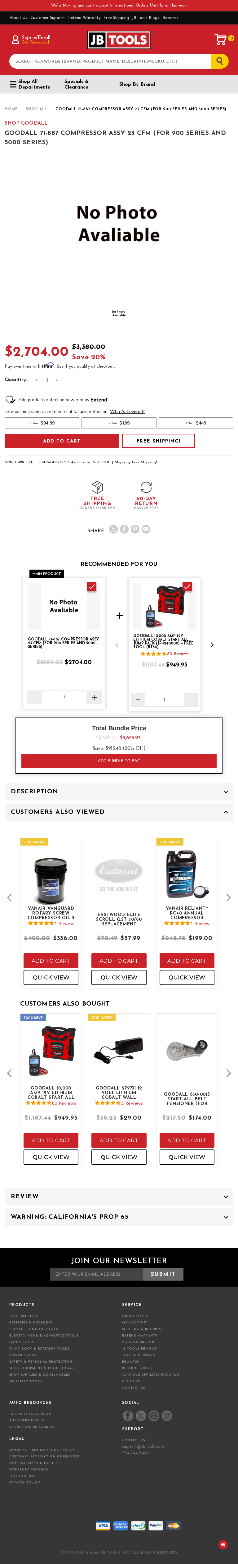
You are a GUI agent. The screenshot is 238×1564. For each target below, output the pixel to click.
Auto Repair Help (26, 1420)
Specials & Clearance (76, 84)
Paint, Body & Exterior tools (39, 1349)
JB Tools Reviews (139, 1349)
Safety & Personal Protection (41, 1362)
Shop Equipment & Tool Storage (43, 1368)
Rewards (170, 18)
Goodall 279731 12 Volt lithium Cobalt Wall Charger (119, 1092)
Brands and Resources (32, 1427)
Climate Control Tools (33, 1329)
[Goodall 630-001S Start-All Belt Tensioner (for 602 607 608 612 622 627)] (187, 1055)
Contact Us (133, 1388)
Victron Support (139, 1342)
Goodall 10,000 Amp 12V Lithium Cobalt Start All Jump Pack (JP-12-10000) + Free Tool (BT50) (51, 1092)
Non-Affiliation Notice (33, 1463)
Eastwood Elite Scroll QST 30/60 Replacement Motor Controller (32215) (119, 919)
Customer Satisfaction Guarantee (44, 1456)
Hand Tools (21, 1342)
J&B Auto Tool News (30, 1414)
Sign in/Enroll (36, 37)
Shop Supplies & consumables (39, 1375)
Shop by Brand (137, 84)
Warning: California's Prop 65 (70, 1217)
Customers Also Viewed (58, 812)
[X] (113, 529)
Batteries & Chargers (30, 1322)
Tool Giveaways (138, 1355)
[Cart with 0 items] (221, 39)
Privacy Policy (24, 1482)
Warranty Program (29, 1469)
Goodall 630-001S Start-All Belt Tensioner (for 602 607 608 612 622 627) (187, 1098)
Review (25, 1197)
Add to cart (51, 961)
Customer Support (47, 18)
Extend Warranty (84, 18)
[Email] (146, 529)
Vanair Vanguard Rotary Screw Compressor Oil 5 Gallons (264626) (51, 913)
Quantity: (16, 379)
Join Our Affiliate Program (150, 1375)
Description (34, 792)
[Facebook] (124, 529)
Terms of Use (22, 1476)
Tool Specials (23, 1316)
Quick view (51, 977)
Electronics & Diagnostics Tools (43, 1335)
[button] (117, 645)
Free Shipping (116, 18)
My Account (134, 1322)
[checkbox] (91, 586)
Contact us (133, 1440)
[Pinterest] (135, 529)
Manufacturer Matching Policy (42, 1450)
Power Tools (22, 1355)
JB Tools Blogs (145, 18)
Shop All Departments (34, 84)
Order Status (135, 1316)
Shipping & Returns (141, 1329)
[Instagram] (166, 1415)
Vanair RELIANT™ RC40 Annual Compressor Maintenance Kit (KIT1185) (187, 913)
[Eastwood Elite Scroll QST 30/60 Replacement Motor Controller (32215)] (118, 879)
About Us (18, 18)
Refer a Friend (137, 1368)
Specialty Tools (25, 1381)
